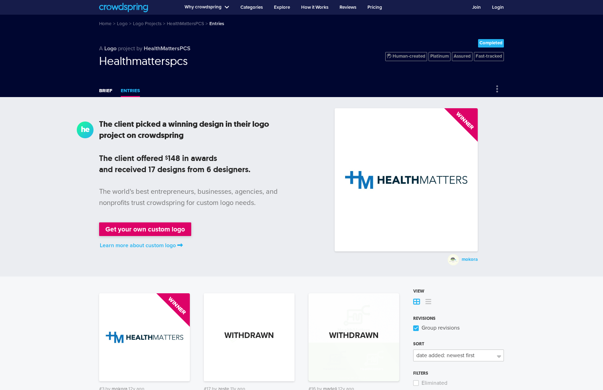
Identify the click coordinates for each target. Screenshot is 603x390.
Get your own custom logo (145, 229)
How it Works (314, 7)
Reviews (348, 7)
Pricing (374, 7)
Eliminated (434, 383)
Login (498, 7)
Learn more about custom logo (138, 245)
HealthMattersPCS (167, 48)
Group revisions (441, 327)
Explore (282, 7)
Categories (251, 7)
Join (476, 7)
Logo (110, 48)
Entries (130, 91)
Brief (105, 91)
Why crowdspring (203, 7)
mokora (470, 259)
